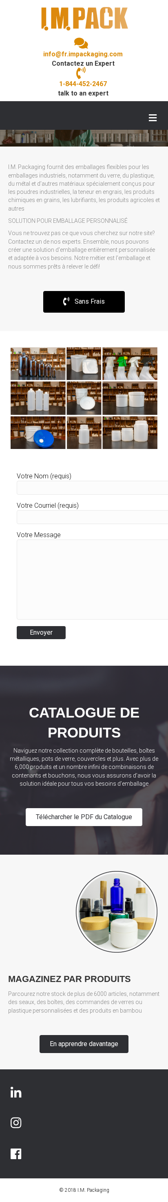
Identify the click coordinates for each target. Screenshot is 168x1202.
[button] (84, 302)
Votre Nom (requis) (44, 476)
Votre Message (39, 535)
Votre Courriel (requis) (48, 505)
